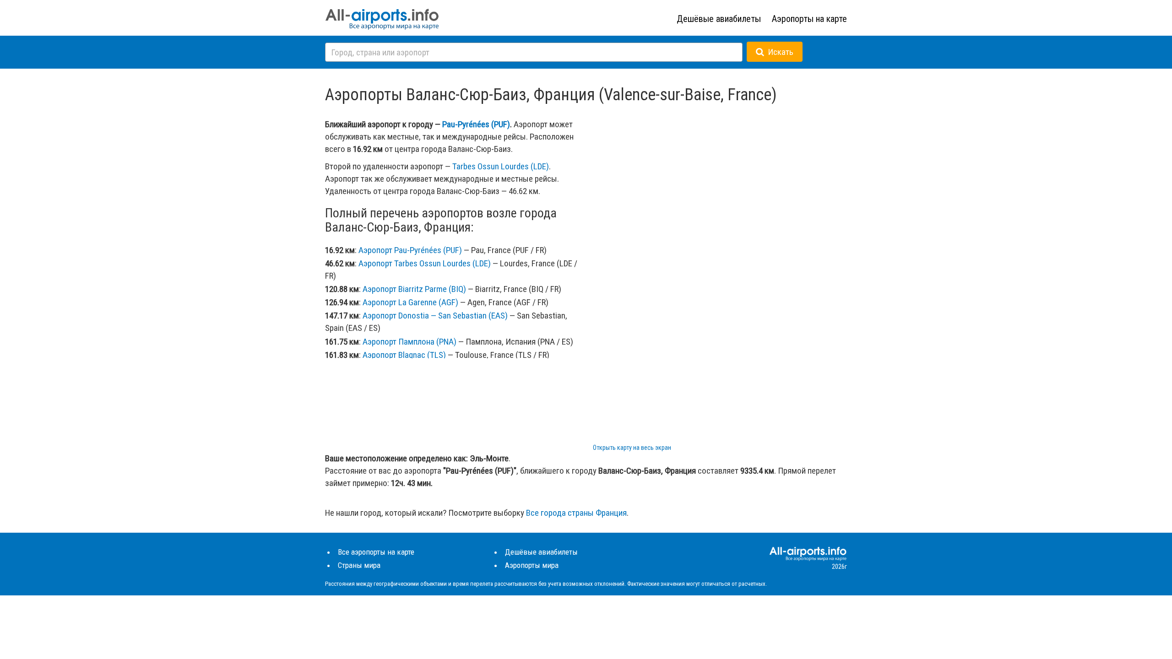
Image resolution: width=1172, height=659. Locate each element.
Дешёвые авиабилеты (719, 18)
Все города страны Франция (576, 513)
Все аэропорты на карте (376, 551)
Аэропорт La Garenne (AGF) (410, 302)
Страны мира (359, 565)
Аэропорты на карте (809, 18)
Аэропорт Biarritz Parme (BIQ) (414, 289)
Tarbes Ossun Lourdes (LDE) (500, 166)
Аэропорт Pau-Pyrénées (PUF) (410, 250)
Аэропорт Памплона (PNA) (409, 341)
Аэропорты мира (532, 565)
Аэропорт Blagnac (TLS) (404, 355)
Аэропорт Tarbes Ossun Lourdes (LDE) (424, 263)
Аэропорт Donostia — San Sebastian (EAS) (435, 315)
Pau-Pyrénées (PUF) (476, 124)
